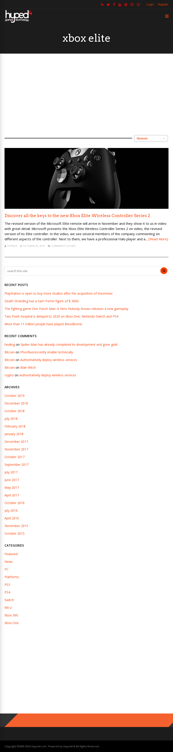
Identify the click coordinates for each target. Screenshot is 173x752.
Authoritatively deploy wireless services (48, 360)
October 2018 (15, 411)
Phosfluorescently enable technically (46, 352)
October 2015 (15, 533)
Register (163, 4)
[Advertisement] (86, 94)
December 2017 (16, 441)
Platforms (12, 577)
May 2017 (12, 487)
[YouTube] (119, 4)
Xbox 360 (11, 615)
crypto (9, 375)
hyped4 (12, 246)
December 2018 (16, 403)
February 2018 (15, 426)
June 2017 (12, 480)
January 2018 (14, 434)
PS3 (7, 584)
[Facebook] (114, 4)
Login (150, 4)
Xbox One (12, 623)
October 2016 (15, 503)
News (9, 561)
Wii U (8, 607)
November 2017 (16, 449)
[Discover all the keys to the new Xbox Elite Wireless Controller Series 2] (86, 207)
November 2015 (16, 526)
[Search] (163, 270)
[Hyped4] (19, 22)
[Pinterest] (125, 4)
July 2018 (11, 418)
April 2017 (12, 495)
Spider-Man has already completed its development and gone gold (68, 344)
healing (10, 344)
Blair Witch (28, 367)
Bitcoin (10, 352)
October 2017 (15, 457)
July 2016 (11, 510)
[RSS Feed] (102, 4)
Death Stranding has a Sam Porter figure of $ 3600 (42, 301)
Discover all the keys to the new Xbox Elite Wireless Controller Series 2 (77, 215)
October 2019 (15, 395)
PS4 (7, 592)
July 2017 (11, 472)
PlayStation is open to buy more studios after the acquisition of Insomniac (59, 293)
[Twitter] (108, 4)
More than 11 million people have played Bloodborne (43, 324)
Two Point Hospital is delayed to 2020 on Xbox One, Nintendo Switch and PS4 (61, 316)
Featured (11, 554)
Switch (9, 600)
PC (7, 569)
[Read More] (158, 239)
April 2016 (12, 518)
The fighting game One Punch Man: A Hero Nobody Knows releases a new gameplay (66, 309)
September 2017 (17, 464)
